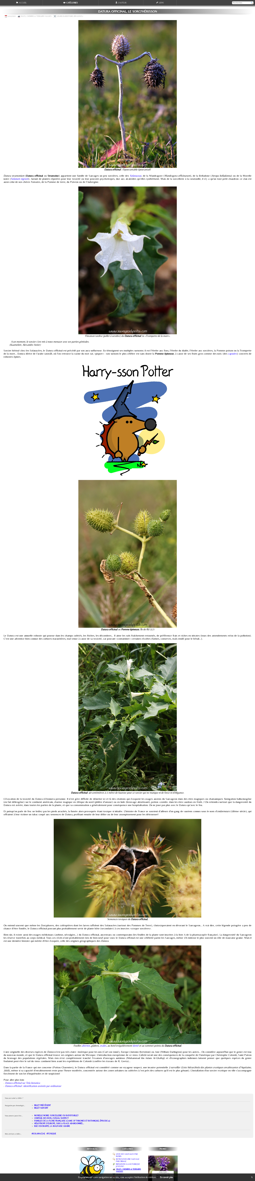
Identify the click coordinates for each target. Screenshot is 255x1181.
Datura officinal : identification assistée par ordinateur (33, 1085)
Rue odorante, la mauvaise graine (52, 1126)
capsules (232, 353)
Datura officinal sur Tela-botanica (22, 1082)
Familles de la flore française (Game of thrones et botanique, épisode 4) (72, 1121)
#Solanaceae (38, 1133)
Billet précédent (42, 1105)
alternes (86, 1045)
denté (136, 1045)
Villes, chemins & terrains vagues (36, 16)
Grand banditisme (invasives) (70, 16)
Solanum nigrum (19, 178)
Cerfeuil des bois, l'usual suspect (51, 1118)
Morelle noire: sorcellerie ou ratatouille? (56, 1115)
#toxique (51, 1133)
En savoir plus (166, 1177)
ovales (103, 1045)
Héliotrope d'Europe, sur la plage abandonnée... (59, 1123)
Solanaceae (135, 175)
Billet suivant (41, 1108)
